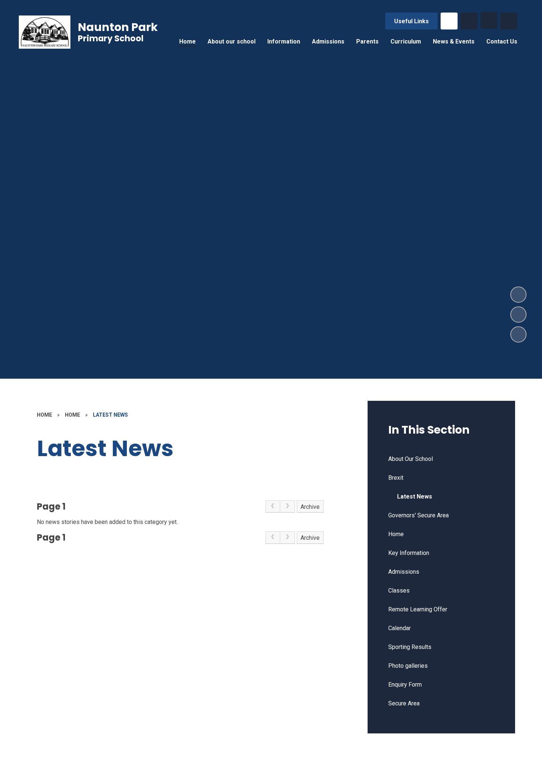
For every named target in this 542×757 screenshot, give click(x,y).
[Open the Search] (469, 21)
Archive (310, 506)
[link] (272, 506)
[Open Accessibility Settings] (508, 21)
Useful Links (411, 21)
